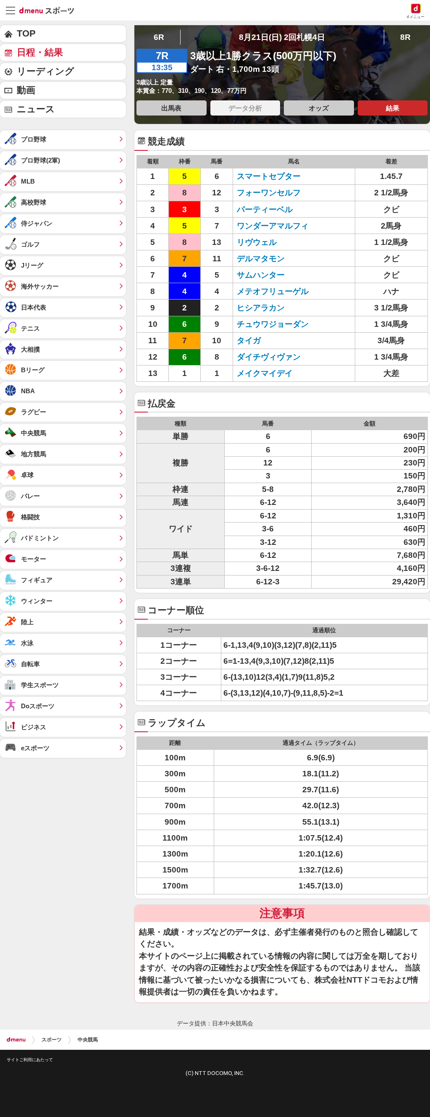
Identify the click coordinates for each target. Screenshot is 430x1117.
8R (405, 37)
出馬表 (171, 108)
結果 (392, 108)
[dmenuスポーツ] (49, 10)
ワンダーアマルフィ (273, 225)
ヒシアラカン (273, 307)
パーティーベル (273, 209)
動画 (26, 90)
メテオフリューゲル (273, 291)
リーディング (45, 71)
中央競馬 (88, 1040)
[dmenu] (16, 1040)
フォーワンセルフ (273, 192)
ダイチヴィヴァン (273, 356)
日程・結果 (40, 52)
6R (159, 37)
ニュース (36, 109)
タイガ (273, 340)
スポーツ (52, 1040)
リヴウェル (273, 242)
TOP (26, 33)
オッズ (319, 108)
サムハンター (273, 275)
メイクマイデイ (273, 373)
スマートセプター (273, 176)
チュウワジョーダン (273, 324)
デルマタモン (273, 258)
